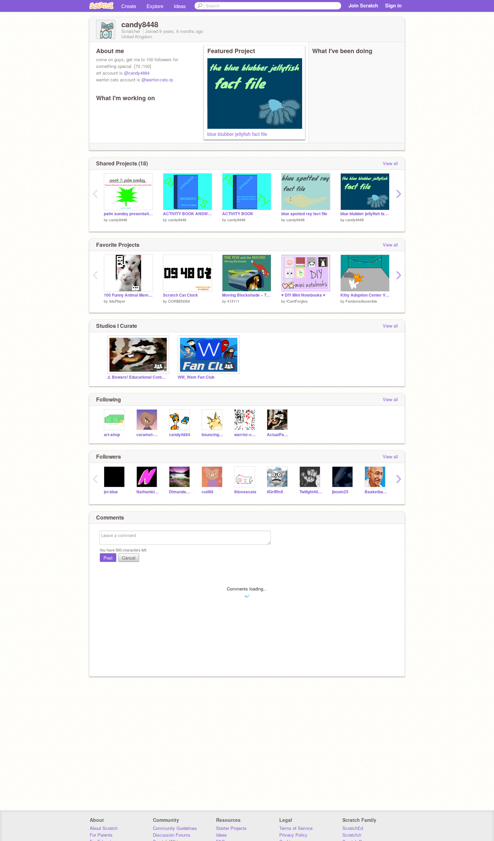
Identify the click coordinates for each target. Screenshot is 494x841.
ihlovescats (245, 492)
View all (390, 163)
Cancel (128, 558)
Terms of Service (296, 828)
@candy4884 (137, 73)
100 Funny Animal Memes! (128, 295)
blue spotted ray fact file (304, 214)
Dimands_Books (180, 492)
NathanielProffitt (147, 492)
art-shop (112, 434)
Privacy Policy (293, 835)
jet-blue (111, 492)
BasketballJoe (376, 492)
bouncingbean (213, 434)
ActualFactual (278, 434)
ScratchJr (351, 835)
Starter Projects (231, 828)
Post (108, 558)
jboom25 (340, 492)
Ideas (180, 5)
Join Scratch (363, 5)
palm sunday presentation (128, 214)
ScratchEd (352, 828)
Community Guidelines (175, 828)
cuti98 (207, 492)
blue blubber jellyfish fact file (237, 133)
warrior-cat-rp (245, 434)
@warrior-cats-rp (157, 79)
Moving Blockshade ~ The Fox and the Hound (246, 295)
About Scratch (104, 828)
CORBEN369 (179, 301)
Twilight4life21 (310, 492)
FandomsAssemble (361, 301)
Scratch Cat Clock (180, 295)
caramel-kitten (147, 434)
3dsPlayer (117, 301)
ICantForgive (296, 301)
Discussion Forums (172, 835)
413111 (233, 301)
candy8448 (118, 219)
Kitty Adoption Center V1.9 (364, 295)
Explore (155, 5)
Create (128, 5)
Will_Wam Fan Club (196, 377)
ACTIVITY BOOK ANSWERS (187, 214)
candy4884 (179, 434)
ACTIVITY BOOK (237, 214)
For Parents (101, 835)
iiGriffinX (275, 492)
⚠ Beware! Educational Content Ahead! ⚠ (137, 377)
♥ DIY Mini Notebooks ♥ (303, 295)
